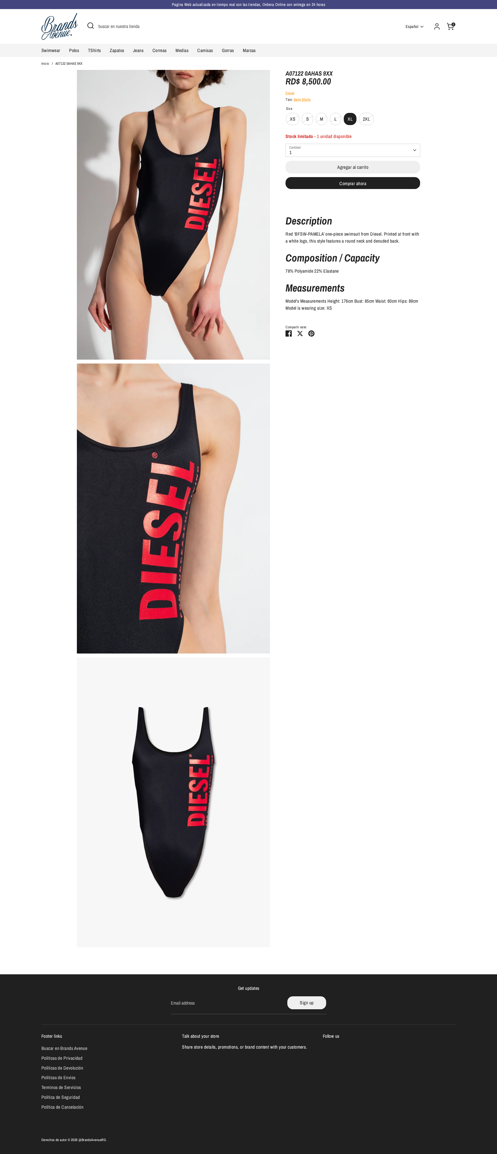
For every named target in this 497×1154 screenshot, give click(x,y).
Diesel (290, 93)
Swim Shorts (302, 99)
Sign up (306, 1002)
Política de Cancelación (62, 1107)
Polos (74, 50)
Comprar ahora (352, 183)
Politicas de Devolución (62, 1068)
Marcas (249, 50)
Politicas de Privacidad (61, 1058)
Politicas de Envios (58, 1077)
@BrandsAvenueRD (92, 1139)
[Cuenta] (437, 26)
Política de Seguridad (60, 1097)
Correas (159, 50)
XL (350, 119)
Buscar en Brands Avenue (64, 1048)
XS (292, 119)
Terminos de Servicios (61, 1087)
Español (412, 26)
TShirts (94, 50)
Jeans (138, 50)
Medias (182, 50)
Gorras (228, 50)
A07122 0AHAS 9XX (69, 63)
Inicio (45, 63)
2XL (366, 119)
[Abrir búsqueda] (90, 25)
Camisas (205, 50)
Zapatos (117, 50)
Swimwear (50, 50)
